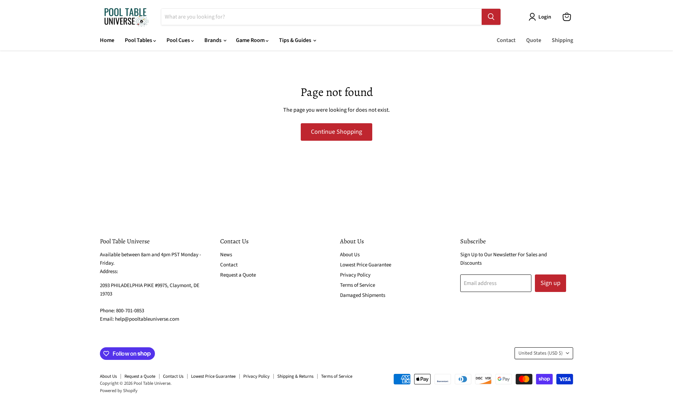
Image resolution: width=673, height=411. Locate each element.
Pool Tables (139, 40)
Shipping (562, 40)
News (226, 254)
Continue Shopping (336, 131)
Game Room (251, 40)
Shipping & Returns (295, 376)
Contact (506, 40)
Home (107, 40)
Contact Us (173, 376)
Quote (533, 40)
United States (540, 353)
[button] (541, 17)
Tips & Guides (295, 40)
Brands (213, 40)
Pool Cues (178, 40)
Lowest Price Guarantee (365, 265)
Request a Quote (238, 275)
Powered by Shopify (118, 391)
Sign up (550, 283)
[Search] (491, 17)
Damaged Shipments (362, 295)
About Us (350, 254)
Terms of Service (357, 285)
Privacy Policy (355, 275)
